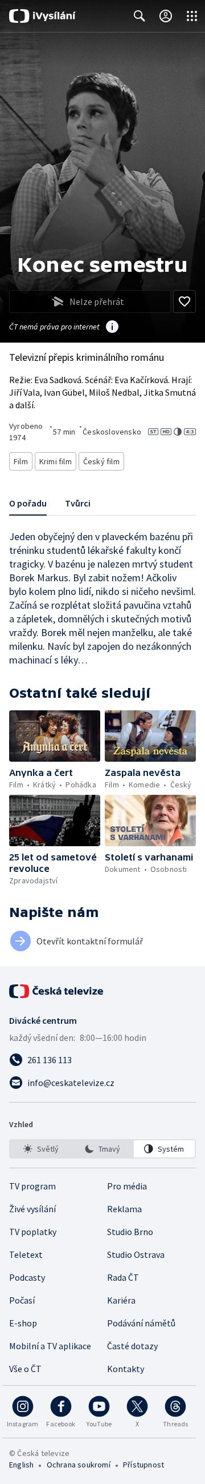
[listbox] (102, 1149)
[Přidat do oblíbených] (184, 301)
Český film (101, 461)
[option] (40, 1148)
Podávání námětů (141, 1323)
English (21, 1464)
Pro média (127, 1186)
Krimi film (55, 461)
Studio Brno (130, 1231)
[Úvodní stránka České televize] (57, 991)
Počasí (22, 1300)
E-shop (23, 1323)
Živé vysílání (32, 1208)
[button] (54, 736)
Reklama (124, 1208)
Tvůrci (78, 503)
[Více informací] (112, 327)
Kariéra (121, 1300)
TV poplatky (32, 1231)
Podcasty (27, 1277)
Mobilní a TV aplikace (50, 1346)
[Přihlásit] (166, 16)
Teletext (26, 1254)
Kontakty (125, 1368)
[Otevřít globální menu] (192, 16)
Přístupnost (143, 1464)
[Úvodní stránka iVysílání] (42, 16)
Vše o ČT (25, 1368)
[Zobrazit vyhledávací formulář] (139, 16)
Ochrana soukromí (78, 1464)
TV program (32, 1186)
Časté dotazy (132, 1346)
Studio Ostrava (136, 1254)
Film (21, 461)
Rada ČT (123, 1277)
